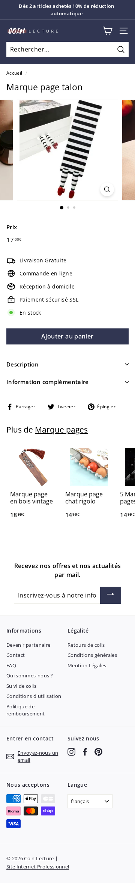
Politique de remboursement (25, 710)
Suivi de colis (21, 686)
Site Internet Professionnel (37, 866)
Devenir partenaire (28, 645)
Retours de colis (86, 645)
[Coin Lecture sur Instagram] (71, 752)
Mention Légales (87, 665)
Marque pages (61, 429)
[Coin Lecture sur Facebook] (85, 752)
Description (22, 364)
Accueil (14, 73)
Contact (15, 655)
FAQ (11, 665)
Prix (11, 227)
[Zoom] (107, 189)
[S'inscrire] (110, 595)
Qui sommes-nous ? (29, 675)
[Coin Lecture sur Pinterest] (98, 752)
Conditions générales (92, 655)
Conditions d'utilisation (33, 696)
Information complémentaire (47, 382)
